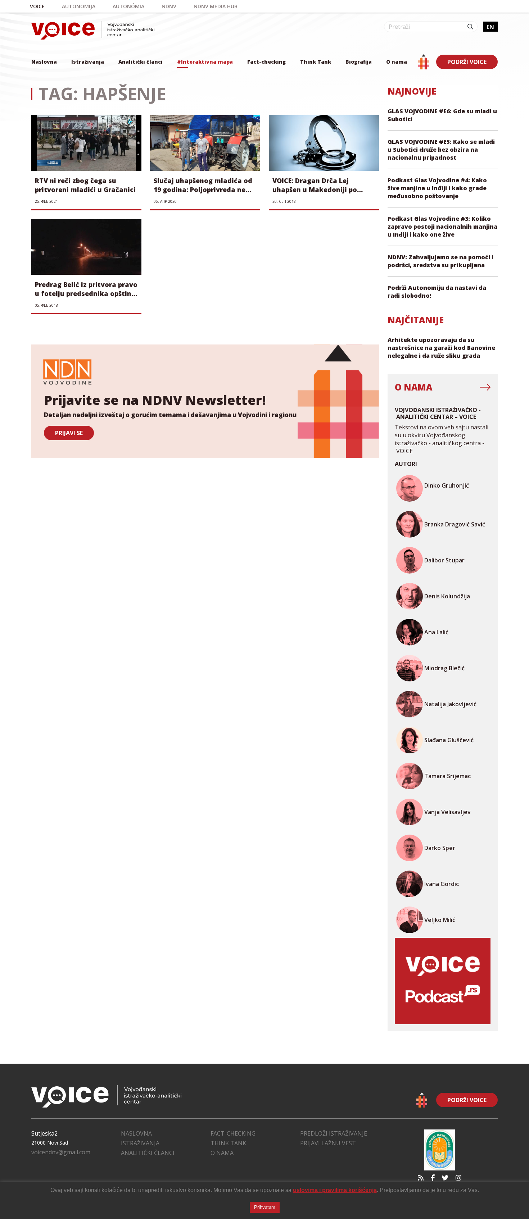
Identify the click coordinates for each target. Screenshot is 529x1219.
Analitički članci (140, 61)
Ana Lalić (436, 632)
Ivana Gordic (441, 884)
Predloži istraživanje (333, 1133)
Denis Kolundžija (447, 596)
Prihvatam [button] (264, 1207)
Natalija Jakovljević (450, 704)
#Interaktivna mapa (205, 61)
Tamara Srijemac (447, 776)
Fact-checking (266, 61)
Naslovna (44, 61)
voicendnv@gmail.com (60, 1152)
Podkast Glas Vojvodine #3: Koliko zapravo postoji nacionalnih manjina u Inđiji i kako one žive (442, 226)
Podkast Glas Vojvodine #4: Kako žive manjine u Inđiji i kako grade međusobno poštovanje (437, 188)
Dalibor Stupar (444, 560)
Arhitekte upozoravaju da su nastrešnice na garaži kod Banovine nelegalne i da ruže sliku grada (441, 348)
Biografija (358, 61)
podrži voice (467, 62)
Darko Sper (439, 848)
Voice (37, 6)
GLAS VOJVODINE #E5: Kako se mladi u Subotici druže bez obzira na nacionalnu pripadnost (441, 149)
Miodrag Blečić (444, 668)
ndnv (169, 6)
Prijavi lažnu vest (328, 1143)
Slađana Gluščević (449, 740)
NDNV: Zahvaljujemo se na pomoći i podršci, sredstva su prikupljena (440, 261)
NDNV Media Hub (216, 6)
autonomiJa (78, 6)
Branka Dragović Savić (454, 524)
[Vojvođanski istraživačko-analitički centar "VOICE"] (92, 30)
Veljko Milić (439, 920)
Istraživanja (87, 61)
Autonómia (128, 6)
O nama (396, 61)
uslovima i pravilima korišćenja (335, 1190)
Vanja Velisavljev (447, 812)
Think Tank (315, 61)
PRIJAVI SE (69, 433)
